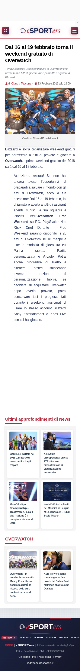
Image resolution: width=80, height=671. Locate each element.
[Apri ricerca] (5, 30)
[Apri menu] (74, 30)
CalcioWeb (51, 638)
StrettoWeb (25, 638)
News (64, 419)
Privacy (57, 656)
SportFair (63, 638)
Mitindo (75, 638)
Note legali (45, 656)
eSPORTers (25, 645)
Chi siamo (24, 656)
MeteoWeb (39, 638)
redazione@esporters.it (40, 663)
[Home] (40, 30)
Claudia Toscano (21, 83)
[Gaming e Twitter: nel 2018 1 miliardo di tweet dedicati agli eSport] (23, 441)
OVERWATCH (19, 538)
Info (34, 656)
